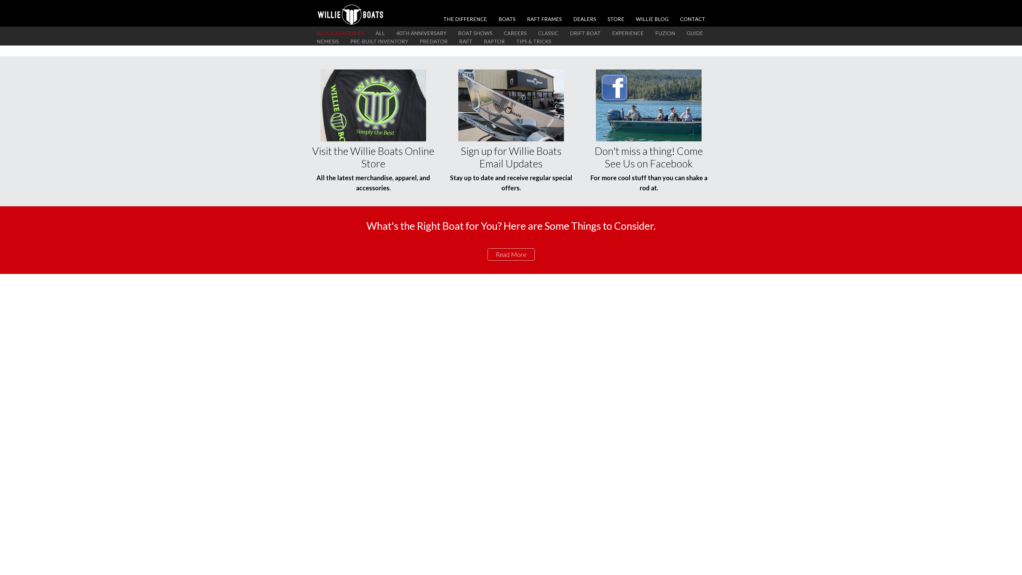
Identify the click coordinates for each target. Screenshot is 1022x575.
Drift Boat (585, 33)
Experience (628, 33)
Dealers (584, 19)
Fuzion (665, 33)
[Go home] (351, 15)
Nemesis (328, 41)
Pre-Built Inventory (379, 41)
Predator (434, 41)
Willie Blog (652, 19)
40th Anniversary (421, 33)
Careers (515, 33)
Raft (465, 41)
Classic (548, 33)
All (380, 33)
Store (616, 19)
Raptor (494, 41)
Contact (692, 19)
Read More (511, 254)
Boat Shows (475, 33)
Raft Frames (544, 19)
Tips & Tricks (533, 41)
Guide (695, 33)
